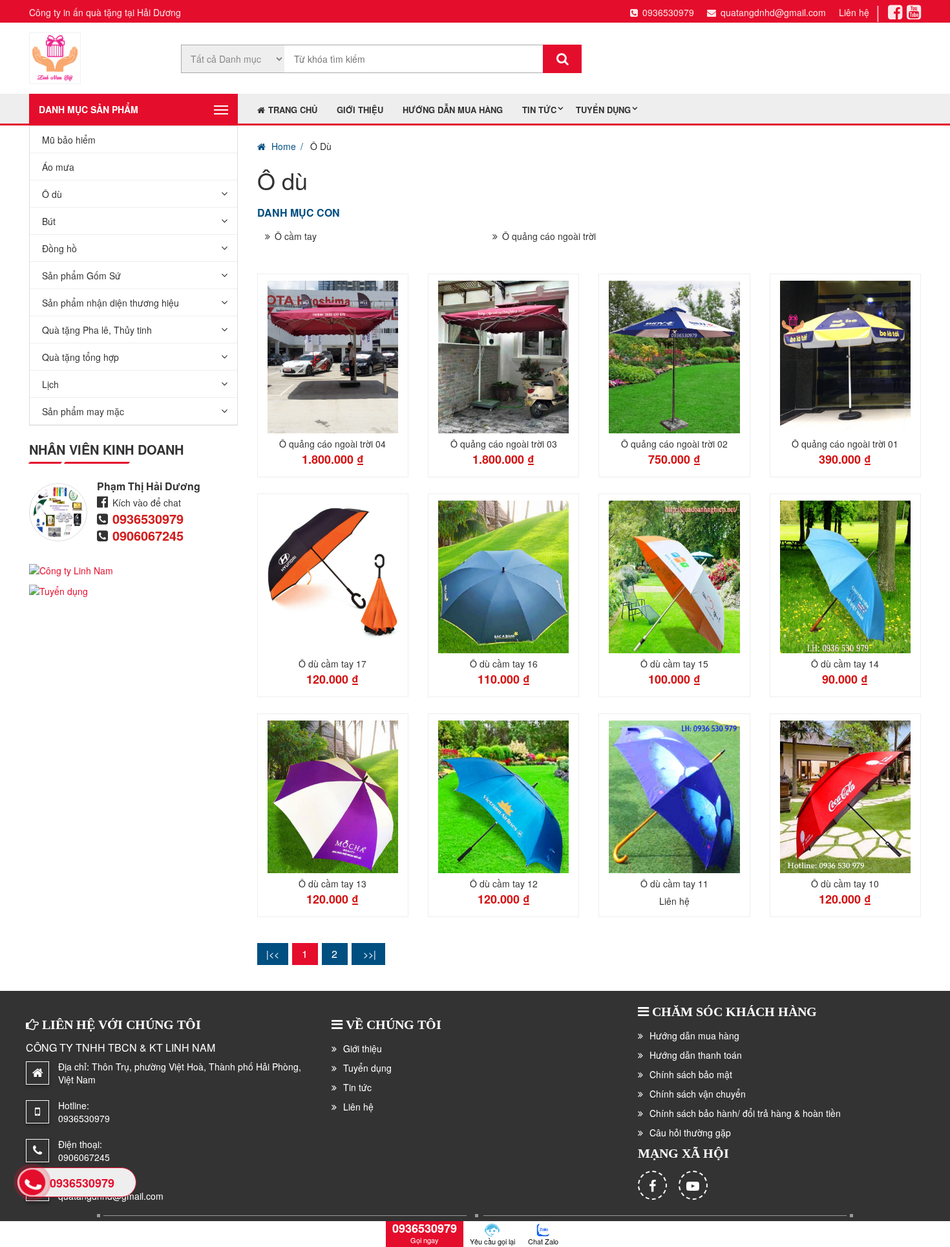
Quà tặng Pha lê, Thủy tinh (97, 329)
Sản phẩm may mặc (83, 411)
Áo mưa (58, 166)
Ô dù (52, 194)
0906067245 (148, 535)
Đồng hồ (59, 248)
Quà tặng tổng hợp (80, 357)
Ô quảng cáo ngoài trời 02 (674, 443)
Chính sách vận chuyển (697, 1093)
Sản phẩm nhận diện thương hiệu (110, 302)
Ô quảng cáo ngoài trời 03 (503, 443)
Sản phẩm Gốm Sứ (81, 275)
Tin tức (539, 109)
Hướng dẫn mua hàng (453, 109)
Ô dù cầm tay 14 (845, 663)
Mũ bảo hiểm (69, 139)
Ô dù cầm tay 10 (845, 883)
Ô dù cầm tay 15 (674, 663)
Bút (49, 221)
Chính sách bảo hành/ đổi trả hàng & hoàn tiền (745, 1113)
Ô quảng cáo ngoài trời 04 (332, 443)
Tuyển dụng (603, 109)
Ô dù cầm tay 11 (674, 883)
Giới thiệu (360, 109)
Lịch (50, 384)
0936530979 (668, 12)
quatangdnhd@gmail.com (773, 12)
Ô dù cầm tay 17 (332, 663)
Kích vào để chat (146, 502)
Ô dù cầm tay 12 (504, 883)
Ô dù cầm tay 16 (504, 663)
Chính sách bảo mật (690, 1074)
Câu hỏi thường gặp (690, 1132)
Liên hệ (854, 12)
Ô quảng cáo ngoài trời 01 (845, 443)
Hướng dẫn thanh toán (695, 1054)
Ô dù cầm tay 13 (332, 883)
